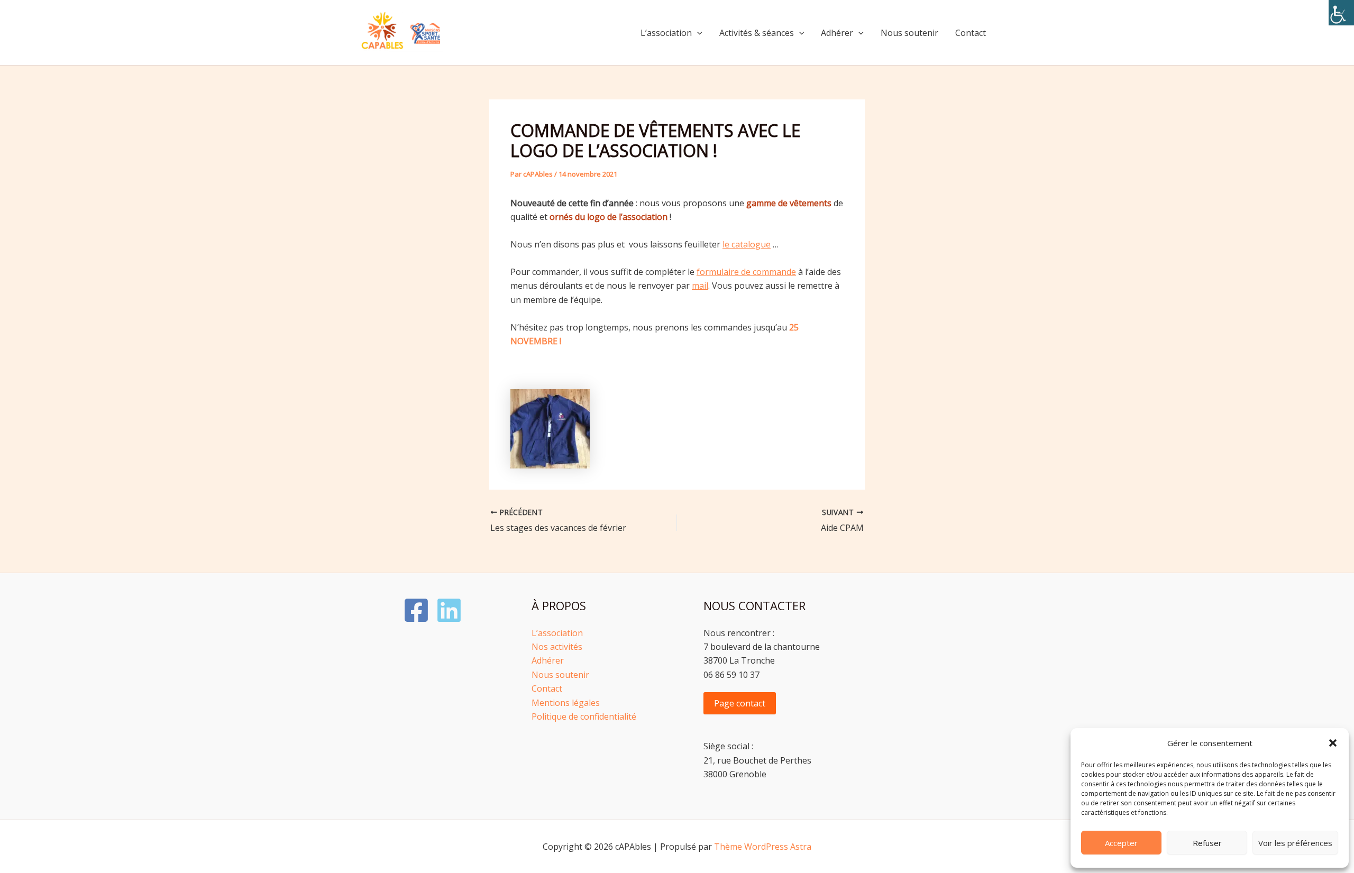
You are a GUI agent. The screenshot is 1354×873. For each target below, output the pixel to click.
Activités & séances (756, 33)
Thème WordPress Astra (762, 846)
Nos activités (557, 647)
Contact (970, 33)
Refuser (1207, 843)
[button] (1333, 743)
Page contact (739, 703)
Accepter (1121, 843)
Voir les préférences (1295, 843)
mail (700, 285)
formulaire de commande (746, 272)
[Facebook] (416, 610)
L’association (666, 33)
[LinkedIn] (449, 610)
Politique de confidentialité (584, 716)
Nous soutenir (909, 33)
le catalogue (746, 244)
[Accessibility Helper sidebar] (1341, 12)
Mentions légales (566, 703)
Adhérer (837, 33)
